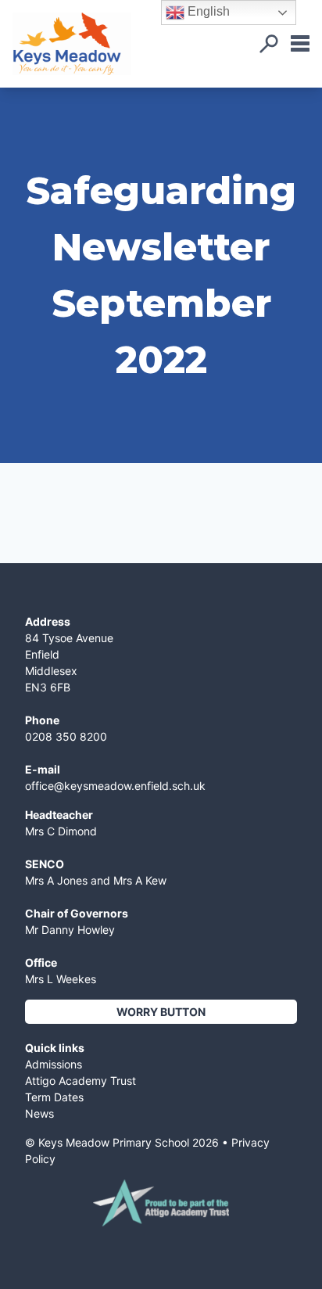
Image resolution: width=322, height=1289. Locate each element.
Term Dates (54, 1097)
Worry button (161, 1011)
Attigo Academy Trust (80, 1080)
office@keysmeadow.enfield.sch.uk (115, 785)
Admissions (53, 1064)
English (207, 11)
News (39, 1113)
